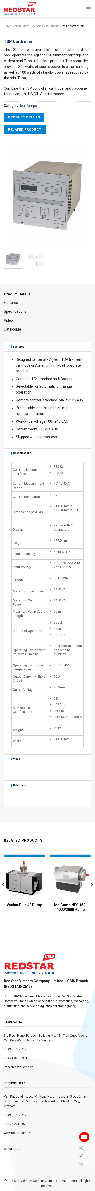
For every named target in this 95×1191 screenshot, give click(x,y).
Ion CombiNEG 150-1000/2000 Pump (70, 907)
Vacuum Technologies (28, 26)
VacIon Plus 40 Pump (24, 905)
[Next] (83, 195)
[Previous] (11, 195)
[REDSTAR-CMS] (20, 8)
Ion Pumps (52, 26)
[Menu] (88, 8)
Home (7, 26)
